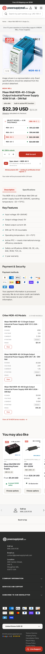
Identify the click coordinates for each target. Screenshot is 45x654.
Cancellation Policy (32, 638)
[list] (22, 54)
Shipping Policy (31, 635)
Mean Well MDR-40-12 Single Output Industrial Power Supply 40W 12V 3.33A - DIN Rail (21, 324)
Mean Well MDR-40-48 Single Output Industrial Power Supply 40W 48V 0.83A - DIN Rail (21, 389)
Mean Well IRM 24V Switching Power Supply (12, 466)
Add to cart (31, 154)
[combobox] (22, 13)
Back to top (22, 520)
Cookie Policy (30, 645)
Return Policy (30, 640)
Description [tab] (9, 190)
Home (4, 21)
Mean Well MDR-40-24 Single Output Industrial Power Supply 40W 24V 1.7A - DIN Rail (22, 356)
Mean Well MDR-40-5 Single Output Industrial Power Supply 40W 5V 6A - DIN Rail (19, 21)
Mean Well (7, 88)
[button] (36, 8)
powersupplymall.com (15, 634)
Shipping (5, 113)
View (8, 347)
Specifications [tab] (29, 190)
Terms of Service (31, 633)
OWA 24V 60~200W (28, 465)
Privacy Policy (31, 643)
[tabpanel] (22, 226)
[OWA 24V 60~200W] (32, 448)
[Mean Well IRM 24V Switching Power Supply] (12, 448)
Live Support (35, 649)
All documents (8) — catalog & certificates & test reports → (22, 171)
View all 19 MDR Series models (13, 419)
